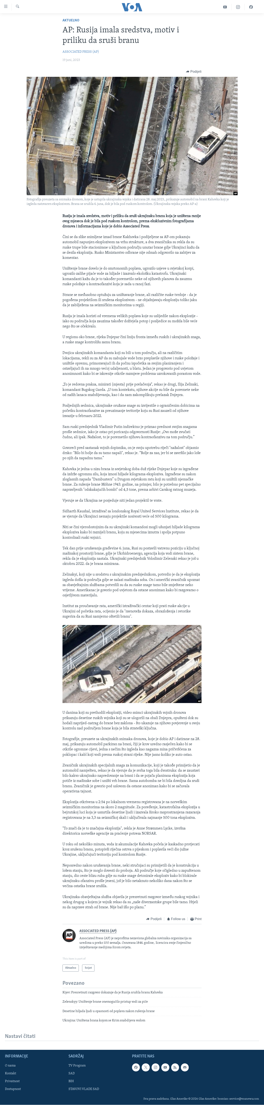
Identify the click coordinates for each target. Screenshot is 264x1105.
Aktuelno (70, 20)
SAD (71, 1073)
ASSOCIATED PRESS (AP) (80, 52)
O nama (10, 1066)
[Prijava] (185, 1067)
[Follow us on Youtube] (165, 1067)
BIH (71, 1081)
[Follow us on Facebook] (136, 1067)
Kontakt (10, 1073)
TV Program (77, 1066)
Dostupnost (13, 1089)
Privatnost (12, 1081)
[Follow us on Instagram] (155, 1067)
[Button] (194, 71)
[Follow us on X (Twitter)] (146, 1067)
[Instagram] (238, 7)
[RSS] (175, 1067)
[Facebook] (251, 7)
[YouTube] (225, 7)
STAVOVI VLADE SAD (83, 1089)
